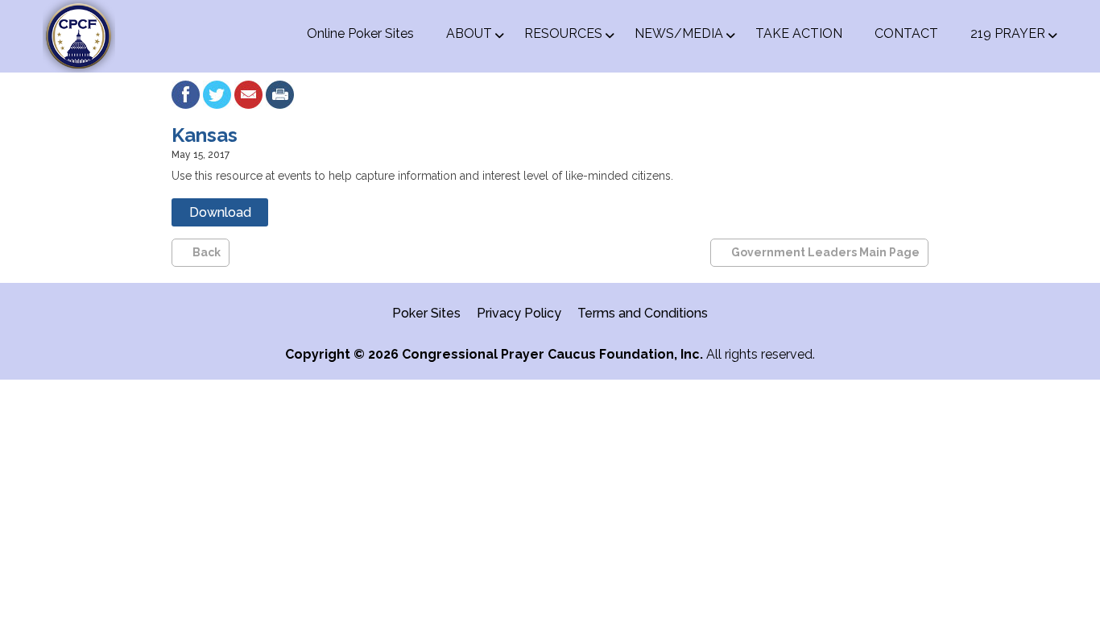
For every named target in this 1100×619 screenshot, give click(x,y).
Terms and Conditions (642, 313)
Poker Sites (426, 313)
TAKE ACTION (798, 33)
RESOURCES (563, 33)
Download (220, 212)
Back (206, 252)
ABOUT (469, 33)
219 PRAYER (1007, 33)
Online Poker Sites (360, 33)
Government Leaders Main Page (825, 252)
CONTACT (906, 33)
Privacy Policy (519, 313)
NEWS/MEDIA (679, 33)
